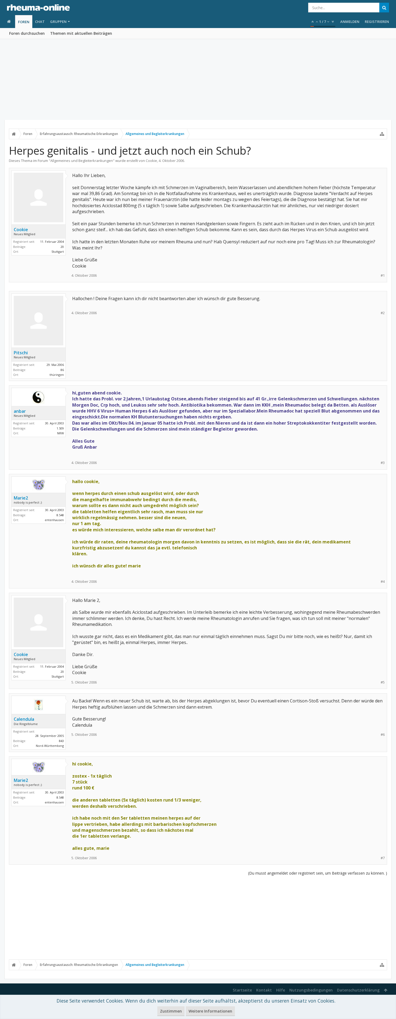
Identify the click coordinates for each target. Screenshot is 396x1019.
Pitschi (21, 352)
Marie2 (21, 498)
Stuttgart (57, 251)
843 (61, 741)
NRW (60, 433)
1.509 (60, 428)
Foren (23, 21)
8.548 (60, 515)
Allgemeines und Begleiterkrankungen (81, 160)
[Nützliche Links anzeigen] (382, 134)
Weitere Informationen (210, 1011)
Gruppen (58, 21)
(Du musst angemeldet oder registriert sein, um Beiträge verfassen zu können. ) (317, 873)
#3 (383, 462)
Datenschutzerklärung (358, 990)
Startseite (242, 990)
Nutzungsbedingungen (311, 990)
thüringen (57, 375)
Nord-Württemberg (50, 746)
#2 (383, 313)
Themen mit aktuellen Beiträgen (81, 33)
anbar (20, 411)
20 (62, 247)
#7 (383, 858)
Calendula (24, 719)
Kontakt (264, 990)
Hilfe (280, 990)
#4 (383, 581)
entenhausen (54, 520)
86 (62, 370)
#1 (383, 275)
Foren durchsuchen (27, 33)
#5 (383, 682)
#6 (383, 734)
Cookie (151, 160)
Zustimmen (171, 1011)
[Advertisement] (198, 79)
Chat (40, 21)
